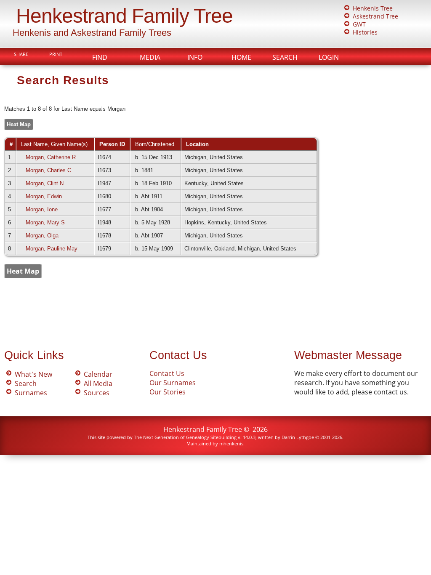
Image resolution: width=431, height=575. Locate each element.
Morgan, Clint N (45, 183)
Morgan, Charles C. (49, 170)
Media (150, 57)
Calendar (98, 374)
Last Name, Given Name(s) (55, 144)
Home (241, 57)
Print (55, 54)
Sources (96, 392)
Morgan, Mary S (45, 222)
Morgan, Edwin (44, 196)
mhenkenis (231, 443)
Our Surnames (172, 382)
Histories (365, 32)
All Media (98, 383)
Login (329, 57)
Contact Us (166, 373)
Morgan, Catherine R (51, 157)
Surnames (31, 392)
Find (99, 57)
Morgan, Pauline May (51, 248)
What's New (33, 374)
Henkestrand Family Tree (124, 16)
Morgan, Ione (42, 209)
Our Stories (167, 392)
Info (194, 57)
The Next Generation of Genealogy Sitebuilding (185, 437)
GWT (359, 24)
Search (285, 57)
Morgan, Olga (42, 235)
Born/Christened (155, 144)
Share (21, 54)
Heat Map (19, 124)
